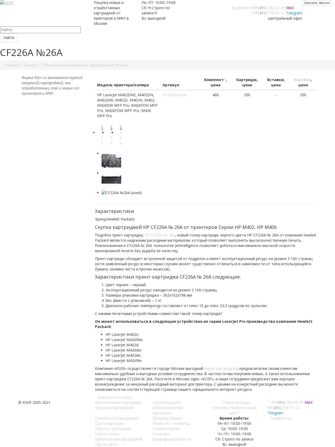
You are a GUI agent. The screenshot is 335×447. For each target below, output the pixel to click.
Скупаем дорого (166, 402)
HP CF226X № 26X (159, 235)
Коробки (302, 79)
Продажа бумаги (167, 418)
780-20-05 (269, 7)
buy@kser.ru (242, 7)
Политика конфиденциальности (171, 436)
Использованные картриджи (167, 410)
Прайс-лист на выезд (170, 423)
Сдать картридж (109, 423)
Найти (8, 37)
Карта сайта (106, 444)
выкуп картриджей (220, 368)
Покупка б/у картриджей (117, 418)
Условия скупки (166, 428)
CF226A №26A (175, 94)
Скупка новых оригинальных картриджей (119, 436)
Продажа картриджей (114, 407)
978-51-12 (269, 12)
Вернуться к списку (115, 397)
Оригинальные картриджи (118, 402)
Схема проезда (236, 402)
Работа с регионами (113, 428)
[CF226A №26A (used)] (103, 138)
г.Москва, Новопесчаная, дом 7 (234, 410)
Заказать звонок (317, 3)
